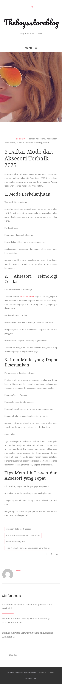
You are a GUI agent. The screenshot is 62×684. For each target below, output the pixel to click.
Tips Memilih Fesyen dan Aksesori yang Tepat (28, 548)
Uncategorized (41, 142)
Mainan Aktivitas (25, 142)
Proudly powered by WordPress (22, 672)
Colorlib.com (30, 678)
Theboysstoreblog (31, 22)
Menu (28, 48)
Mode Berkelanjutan (15, 541)
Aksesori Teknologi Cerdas (18, 529)
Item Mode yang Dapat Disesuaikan (23, 535)
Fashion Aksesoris (36, 138)
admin (22, 138)
